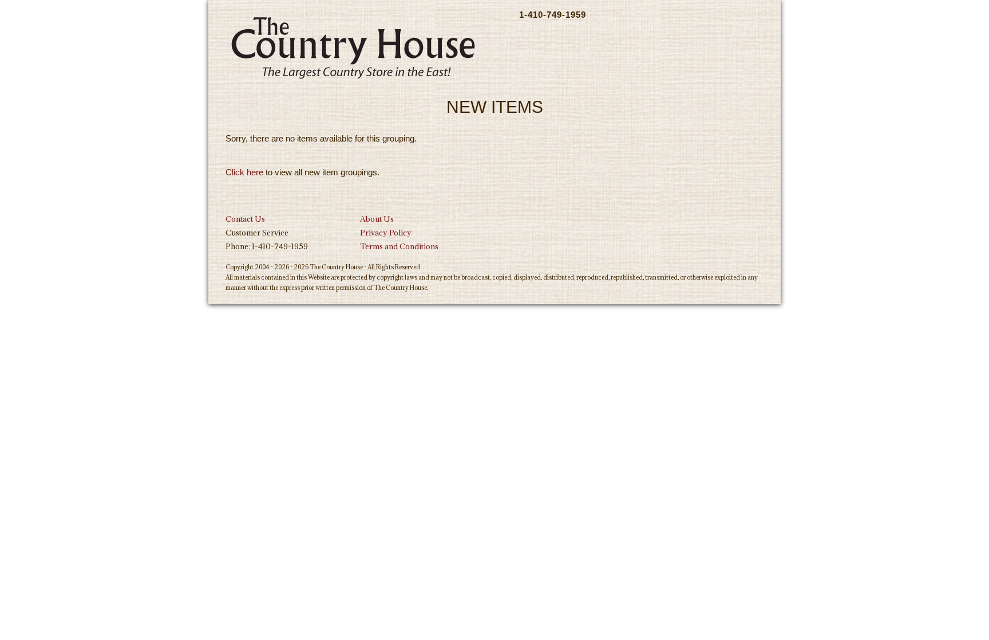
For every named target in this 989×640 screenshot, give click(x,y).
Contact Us (245, 219)
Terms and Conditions (399, 246)
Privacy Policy (386, 232)
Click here (244, 172)
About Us (377, 219)
